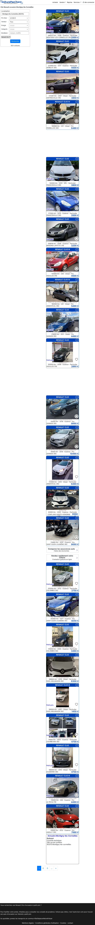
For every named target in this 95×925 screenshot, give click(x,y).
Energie (3, 25)
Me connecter (89, 2)
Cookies (63, 923)
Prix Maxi (4, 18)
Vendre (61, 2)
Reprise (69, 2)
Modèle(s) (4, 33)
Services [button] (77, 2)
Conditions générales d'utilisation (47, 923)
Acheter (55, 2)
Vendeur (3, 21)
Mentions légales (28, 923)
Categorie (4, 29)
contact (70, 923)
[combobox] (19, 18)
